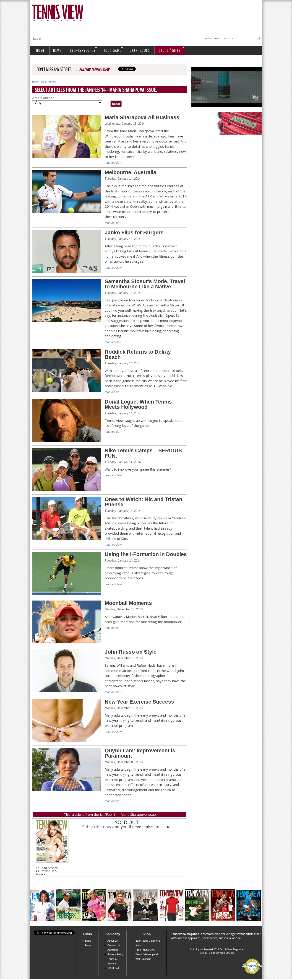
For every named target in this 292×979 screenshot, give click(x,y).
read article (112, 162)
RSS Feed (113, 968)
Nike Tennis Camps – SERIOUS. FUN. (144, 453)
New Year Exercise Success (139, 702)
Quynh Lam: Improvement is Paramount (140, 753)
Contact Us (113, 945)
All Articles (113, 949)
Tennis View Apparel (147, 954)
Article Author (43, 98)
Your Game (112, 51)
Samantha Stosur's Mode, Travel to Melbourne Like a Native (145, 284)
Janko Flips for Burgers (134, 233)
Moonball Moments (128, 603)
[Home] (57, 13)
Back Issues (140, 50)
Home (35, 81)
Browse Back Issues (46, 872)
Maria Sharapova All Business (142, 117)
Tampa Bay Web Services (221, 952)
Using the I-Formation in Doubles (146, 554)
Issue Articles (48, 81)
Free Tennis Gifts (145, 949)
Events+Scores (82, 51)
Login (37, 38)
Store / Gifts (167, 51)
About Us (112, 940)
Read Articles (49, 868)
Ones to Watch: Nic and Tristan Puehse (143, 502)
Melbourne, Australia (130, 172)
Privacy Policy (115, 954)
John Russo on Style (130, 652)
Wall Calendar (143, 959)
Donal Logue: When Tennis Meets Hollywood (138, 404)
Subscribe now (96, 826)
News (57, 50)
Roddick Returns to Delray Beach (138, 354)
